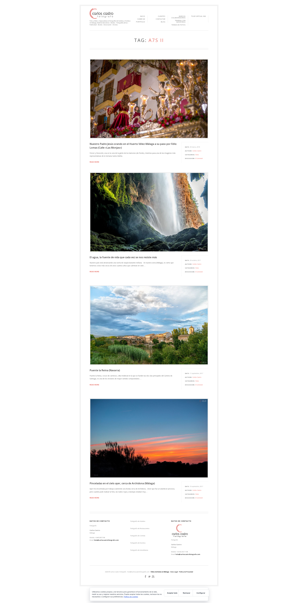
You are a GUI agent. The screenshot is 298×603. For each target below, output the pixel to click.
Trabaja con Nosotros (180, 21)
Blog (163, 22)
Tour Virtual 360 (198, 16)
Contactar (160, 19)
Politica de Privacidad (186, 572)
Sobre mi (141, 19)
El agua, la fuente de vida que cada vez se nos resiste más (123, 257)
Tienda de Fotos (178, 25)
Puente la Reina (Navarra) (105, 370)
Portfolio (140, 22)
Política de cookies (131, 597)
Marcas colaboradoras (178, 17)
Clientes (161, 16)
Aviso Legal (174, 572)
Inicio (142, 16)
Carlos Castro (196, 151)
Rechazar (186, 593)
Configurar (200, 593)
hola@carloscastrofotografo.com (106, 540)
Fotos (197, 155)
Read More (94, 162)
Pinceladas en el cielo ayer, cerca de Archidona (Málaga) (122, 483)
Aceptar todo (172, 593)
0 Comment (199, 158)
